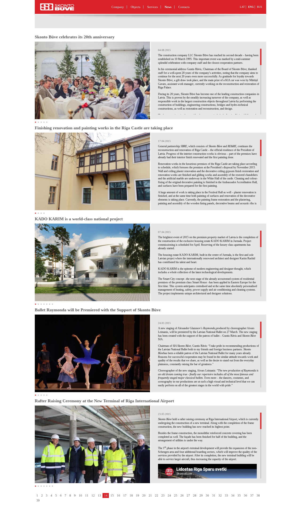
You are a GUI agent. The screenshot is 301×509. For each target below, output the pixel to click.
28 (194, 495)
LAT (242, 6)
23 (163, 495)
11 (86, 495)
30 (207, 495)
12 (93, 495)
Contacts (184, 7)
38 (258, 495)
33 (226, 495)
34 (232, 495)
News (168, 7)
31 (213, 495)
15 (112, 495)
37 (251, 495)
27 (188, 495)
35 (239, 495)
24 (169, 495)
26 (182, 495)
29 (201, 495)
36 (245, 495)
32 (220, 495)
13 (99, 495)
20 (144, 495)
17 (125, 495)
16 (118, 495)
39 (38, 500)
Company (117, 7)
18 (131, 495)
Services (152, 7)
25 (175, 495)
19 (137, 495)
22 (156, 495)
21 (150, 495)
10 (80, 495)
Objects (135, 7)
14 (105, 495)
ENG (251, 6)
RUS (259, 6)
